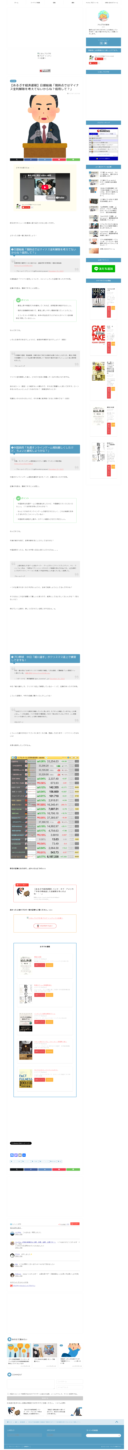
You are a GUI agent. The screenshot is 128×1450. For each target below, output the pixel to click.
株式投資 (53, 1161)
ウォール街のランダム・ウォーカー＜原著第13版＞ (50, 1042)
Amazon (49, 965)
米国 (60, 1161)
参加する (115, 155)
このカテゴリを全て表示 (103, 154)
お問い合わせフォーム (111, 2)
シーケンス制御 (35, 2)
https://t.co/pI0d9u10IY (23, 266)
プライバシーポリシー (15, 1446)
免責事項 (26, 1446)
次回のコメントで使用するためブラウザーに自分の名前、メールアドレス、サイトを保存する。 (44, 1394)
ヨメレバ (44, 959)
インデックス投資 (16, 1161)
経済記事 (13, 81)
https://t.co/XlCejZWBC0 (23, 464)
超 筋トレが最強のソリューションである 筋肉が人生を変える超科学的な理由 (110, 367)
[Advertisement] (45, 29)
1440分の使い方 (111, 289)
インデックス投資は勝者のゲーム (44, 1014)
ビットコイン (27, 1161)
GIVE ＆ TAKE (110, 327)
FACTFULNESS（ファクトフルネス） (46, 1070)
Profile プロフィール (92, 2)
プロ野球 (35, 1161)
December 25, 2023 (56, 271)
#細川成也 (28, 673)
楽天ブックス (40, 965)
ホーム (16, 2)
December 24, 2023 (57, 679)
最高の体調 (37, 957)
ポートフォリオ (44, 1161)
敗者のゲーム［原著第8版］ (43, 985)
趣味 (73, 2)
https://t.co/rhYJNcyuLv (41, 673)
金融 (54, 2)
